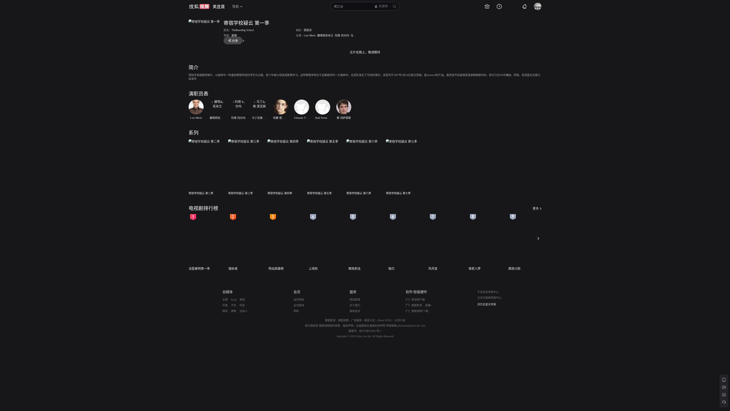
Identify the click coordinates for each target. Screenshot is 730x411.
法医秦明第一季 (199, 268)
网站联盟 (355, 299)
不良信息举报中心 (488, 292)
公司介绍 (399, 320)
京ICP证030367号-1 (370, 331)
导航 (235, 6)
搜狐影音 (416, 305)
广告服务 (356, 320)
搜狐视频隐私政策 (329, 325)
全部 (225, 299)
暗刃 (391, 268)
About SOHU (384, 320)
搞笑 (233, 311)
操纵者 (233, 268)
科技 (242, 305)
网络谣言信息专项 (488, 304)
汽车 (233, 305)
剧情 (234, 35)
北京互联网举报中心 (489, 297)
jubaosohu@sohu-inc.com (411, 325)
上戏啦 (313, 268)
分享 (235, 40)
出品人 (244, 311)
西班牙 (308, 30)
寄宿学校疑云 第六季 (358, 193)
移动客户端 (418, 299)
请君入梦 (474, 268)
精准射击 (354, 268)
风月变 (432, 268)
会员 (297, 292)
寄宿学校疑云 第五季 (319, 193)
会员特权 (299, 299)
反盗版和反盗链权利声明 (370, 325)
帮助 (296, 311)
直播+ (428, 305)
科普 (225, 305)
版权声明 (348, 325)
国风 (225, 311)
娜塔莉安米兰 (325, 35)
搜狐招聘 (343, 320)
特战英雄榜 (276, 268)
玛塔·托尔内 (342, 35)
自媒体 (227, 292)
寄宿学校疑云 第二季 (201, 193)
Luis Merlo (310, 35)
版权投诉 (355, 311)
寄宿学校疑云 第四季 (279, 193)
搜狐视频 (199, 6)
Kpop (234, 299)
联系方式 (369, 320)
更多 (536, 208)
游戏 (242, 299)
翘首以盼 (514, 268)
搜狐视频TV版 (419, 311)
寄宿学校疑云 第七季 (398, 193)
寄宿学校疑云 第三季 (240, 193)
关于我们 (355, 305)
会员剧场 (299, 305)
